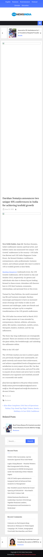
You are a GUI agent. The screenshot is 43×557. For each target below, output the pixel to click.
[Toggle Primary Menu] (40, 23)
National (34, 2)
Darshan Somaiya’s (9, 272)
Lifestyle (17, 5)
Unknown (11, 523)
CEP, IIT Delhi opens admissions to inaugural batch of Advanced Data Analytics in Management (19, 481)
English (8, 2)
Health (16, 35)
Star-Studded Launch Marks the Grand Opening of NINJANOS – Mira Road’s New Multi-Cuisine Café (21, 490)
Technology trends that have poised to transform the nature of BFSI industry (26, 540)
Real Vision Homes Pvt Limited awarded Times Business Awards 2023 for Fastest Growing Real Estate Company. (26, 426)
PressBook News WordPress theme (25, 554)
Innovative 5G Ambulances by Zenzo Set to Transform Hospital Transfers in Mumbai (27, 31)
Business (15, 2)
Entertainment (25, 2)
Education (25, 5)
